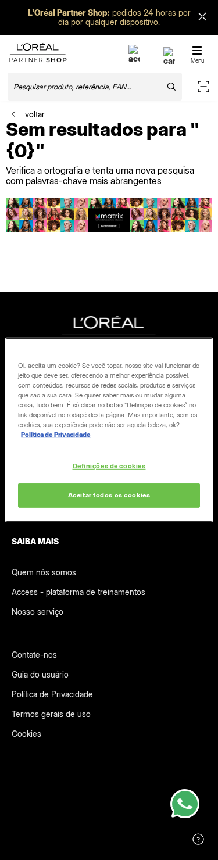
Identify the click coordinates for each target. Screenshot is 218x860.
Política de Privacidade (52, 694)
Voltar (34, 114)
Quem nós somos (44, 572)
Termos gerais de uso (51, 714)
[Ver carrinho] (169, 61)
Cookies (26, 734)
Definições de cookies (109, 465)
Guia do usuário (40, 674)
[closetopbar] (202, 17)
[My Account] (134, 58)
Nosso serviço (37, 612)
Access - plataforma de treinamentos (78, 592)
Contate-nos (34, 655)
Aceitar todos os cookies (109, 495)
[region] (108, 430)
